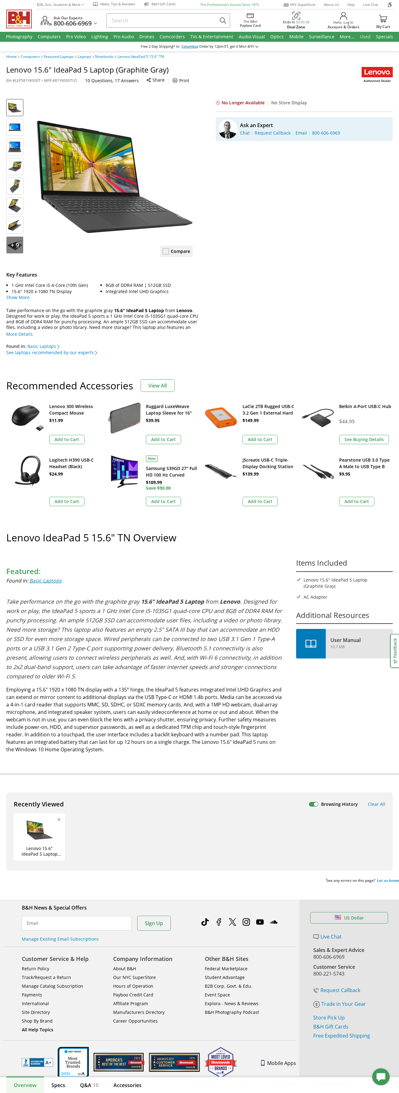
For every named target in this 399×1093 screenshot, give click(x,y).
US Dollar (354, 918)
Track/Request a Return (46, 977)
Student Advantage (225, 977)
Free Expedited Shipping (341, 1035)
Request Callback (340, 990)
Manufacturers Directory (139, 1012)
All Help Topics (37, 1030)
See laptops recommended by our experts (50, 352)
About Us (331, 4)
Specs (58, 1085)
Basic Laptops (41, 346)
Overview (25, 1085)
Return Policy (35, 969)
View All (157, 385)
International (35, 1003)
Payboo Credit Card (133, 995)
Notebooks (104, 57)
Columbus (189, 46)
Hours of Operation (133, 986)
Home (11, 57)
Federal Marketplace (226, 969)
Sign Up (154, 923)
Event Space (217, 995)
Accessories (127, 1085)
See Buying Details (364, 439)
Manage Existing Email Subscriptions (60, 939)
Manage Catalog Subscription (52, 986)
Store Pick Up (329, 1017)
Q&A (89, 1085)
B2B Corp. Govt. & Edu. (228, 986)
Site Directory (36, 1012)
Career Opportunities (135, 1021)
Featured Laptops (59, 57)
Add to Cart (67, 439)
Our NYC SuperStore (134, 977)
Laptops (84, 57)
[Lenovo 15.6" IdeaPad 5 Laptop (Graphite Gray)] (115, 177)
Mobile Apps (281, 1063)
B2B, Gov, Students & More (58, 4)
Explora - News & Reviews (231, 1003)
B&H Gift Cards (331, 1026)
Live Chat (370, 4)
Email (32, 923)
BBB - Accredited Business (37, 1062)
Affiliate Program (130, 1003)
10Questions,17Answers (112, 80)
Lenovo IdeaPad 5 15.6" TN (141, 57)
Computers (30, 57)
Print (184, 80)
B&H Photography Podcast (232, 1012)
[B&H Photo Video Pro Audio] (21, 19)
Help (351, 4)
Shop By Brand (37, 1021)
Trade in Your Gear (343, 1003)
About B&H (124, 969)
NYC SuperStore (302, 4)
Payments (32, 995)
